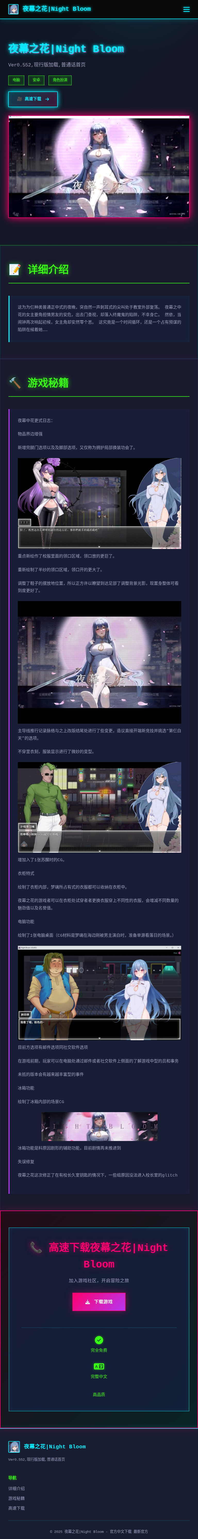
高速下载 (16, 1508)
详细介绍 (16, 1489)
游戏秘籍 (16, 1498)
